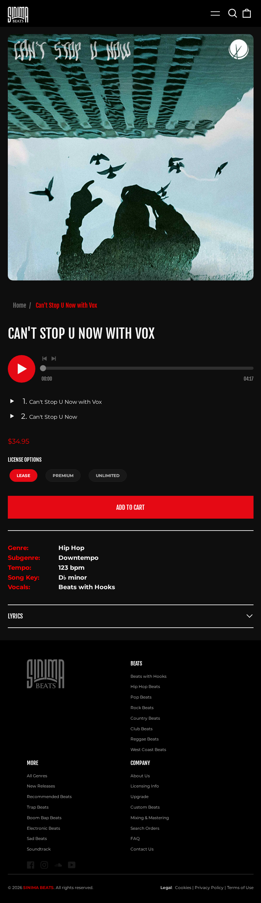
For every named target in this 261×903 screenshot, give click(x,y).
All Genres (37, 775)
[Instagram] (44, 865)
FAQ (135, 838)
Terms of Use (240, 887)
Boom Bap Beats (44, 817)
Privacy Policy (209, 887)
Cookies (183, 887)
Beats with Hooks (148, 676)
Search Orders (144, 828)
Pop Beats (141, 697)
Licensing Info (144, 786)
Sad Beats (37, 838)
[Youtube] (72, 865)
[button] (233, 13)
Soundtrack (39, 849)
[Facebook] (31, 865)
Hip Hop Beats (145, 686)
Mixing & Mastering (149, 817)
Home (19, 305)
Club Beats (141, 728)
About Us (140, 775)
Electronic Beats (43, 828)
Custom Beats (145, 807)
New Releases (41, 786)
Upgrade (139, 796)
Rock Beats (142, 707)
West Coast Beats (148, 749)
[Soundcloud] (58, 865)
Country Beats (145, 718)
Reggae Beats (144, 738)
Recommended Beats (49, 796)
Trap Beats (38, 807)
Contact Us (142, 849)
